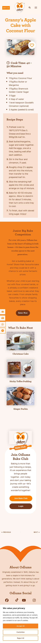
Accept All (20, 626)
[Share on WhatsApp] (3, 324)
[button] (30, 8)
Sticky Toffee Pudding (20, 381)
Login (20, 506)
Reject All (20, 638)
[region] (20, 624)
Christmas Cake (21, 354)
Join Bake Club (20, 498)
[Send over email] (3, 312)
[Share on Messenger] (3, 330)
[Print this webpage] (3, 318)
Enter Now (23, 313)
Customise (20, 632)
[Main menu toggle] (36, 7)
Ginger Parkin (20, 409)
